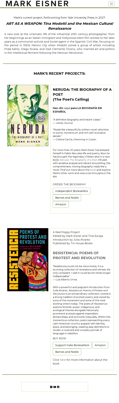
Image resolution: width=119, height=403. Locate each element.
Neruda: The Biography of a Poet (78, 160)
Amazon (60, 204)
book (93, 169)
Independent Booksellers (71, 191)
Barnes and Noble (67, 197)
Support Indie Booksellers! (72, 345)
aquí (67, 108)
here (63, 359)
